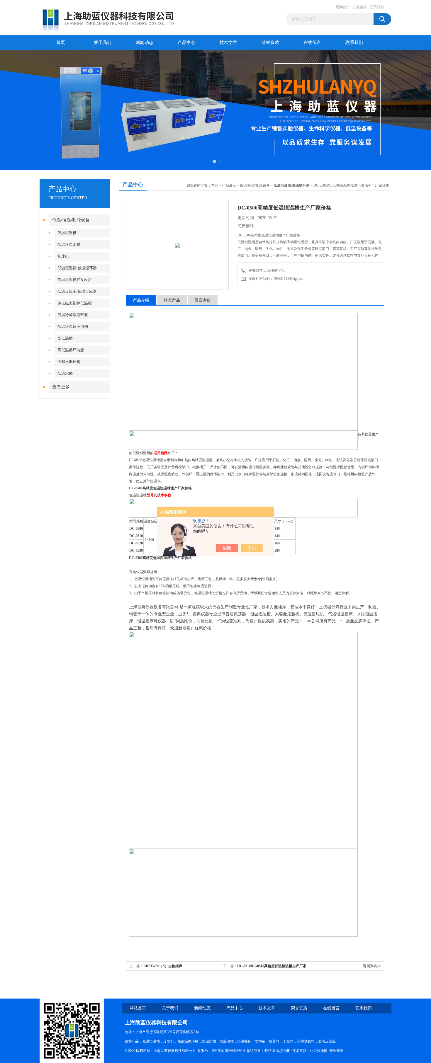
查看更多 (61, 386)
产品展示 (229, 185)
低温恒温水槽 (68, 244)
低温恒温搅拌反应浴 (74, 279)
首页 (60, 42)
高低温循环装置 (70, 350)
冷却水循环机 (68, 362)
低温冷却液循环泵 (72, 315)
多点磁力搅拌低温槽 (74, 303)
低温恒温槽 (67, 233)
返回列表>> (372, 966)
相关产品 (172, 300)
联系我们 (377, 7)
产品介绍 (141, 300)
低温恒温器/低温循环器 (77, 268)
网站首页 (138, 1008)
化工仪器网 (319, 1051)
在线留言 (360, 7)
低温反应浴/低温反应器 (77, 291)
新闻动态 (144, 42)
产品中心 (186, 42)
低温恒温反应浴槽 (72, 326)
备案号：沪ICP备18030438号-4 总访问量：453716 (237, 1051)
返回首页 (343, 7)
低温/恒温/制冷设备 (71, 219)
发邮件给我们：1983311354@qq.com (275, 279)
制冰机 (63, 256)
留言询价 (202, 300)
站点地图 (283, 1051)
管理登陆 (336, 1051)
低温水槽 (65, 373)
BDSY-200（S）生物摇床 (162, 966)
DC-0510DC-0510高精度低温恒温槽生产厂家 (271, 966)
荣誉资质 (270, 42)
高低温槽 (65, 338)
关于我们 (102, 42)
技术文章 (228, 42)
